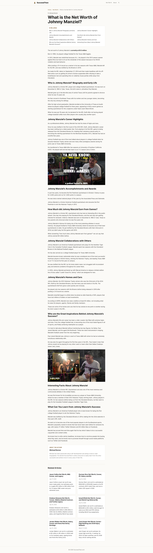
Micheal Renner (53, 13)
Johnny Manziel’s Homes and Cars (87, 39)
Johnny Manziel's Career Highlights (87, 30)
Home (49, 9)
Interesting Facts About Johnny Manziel (88, 42)
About (115, 2)
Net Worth (109, 2)
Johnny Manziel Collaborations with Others (61, 39)
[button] (76, 169)
